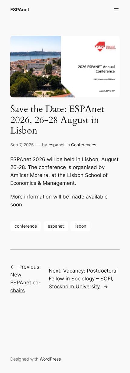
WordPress (50, 358)
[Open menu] (116, 9)
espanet (57, 144)
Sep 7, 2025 (22, 144)
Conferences (83, 144)
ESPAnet (19, 9)
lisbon (80, 226)
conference (26, 226)
